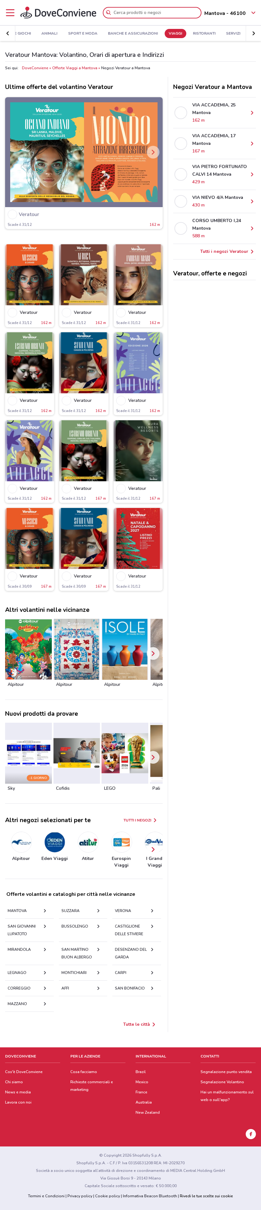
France (141, 1092)
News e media (18, 1092)
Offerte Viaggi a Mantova (74, 68)
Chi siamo (14, 1082)
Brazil (141, 1071)
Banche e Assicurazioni (133, 33)
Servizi (233, 33)
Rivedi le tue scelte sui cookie (206, 1196)
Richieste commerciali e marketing (91, 1085)
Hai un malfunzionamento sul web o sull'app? (227, 1096)
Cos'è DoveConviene (24, 1071)
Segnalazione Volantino (222, 1082)
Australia (144, 1102)
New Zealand (148, 1112)
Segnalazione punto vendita (226, 1071)
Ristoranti (204, 33)
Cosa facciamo (83, 1071)
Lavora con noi (18, 1102)
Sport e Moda (82, 33)
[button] (7, 33)
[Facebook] (251, 1134)
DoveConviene (35, 68)
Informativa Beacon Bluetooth (150, 1196)
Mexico (142, 1082)
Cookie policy (107, 1196)
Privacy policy (79, 1196)
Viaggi (175, 33)
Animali (49, 33)
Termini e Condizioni (46, 1196)
